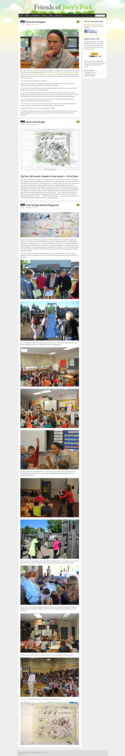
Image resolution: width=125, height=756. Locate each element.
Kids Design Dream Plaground (42, 205)
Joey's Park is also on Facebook (93, 24)
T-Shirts (27, 15)
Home (21, 15)
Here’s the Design (35, 122)
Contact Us (59, 15)
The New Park (34, 16)
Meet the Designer (36, 22)
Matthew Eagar (34, 207)
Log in (25, 754)
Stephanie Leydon (35, 24)
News (50, 16)
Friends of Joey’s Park (62, 7)
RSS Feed (21, 754)
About (43, 16)
